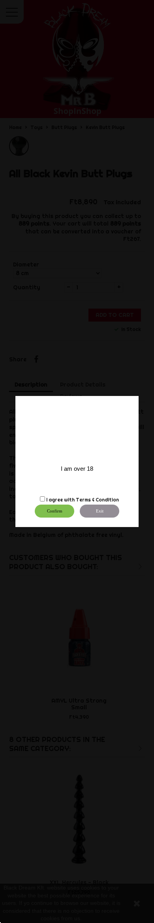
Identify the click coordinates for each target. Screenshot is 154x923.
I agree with (60, 500)
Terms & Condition (97, 500)
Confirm (54, 511)
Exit (99, 511)
